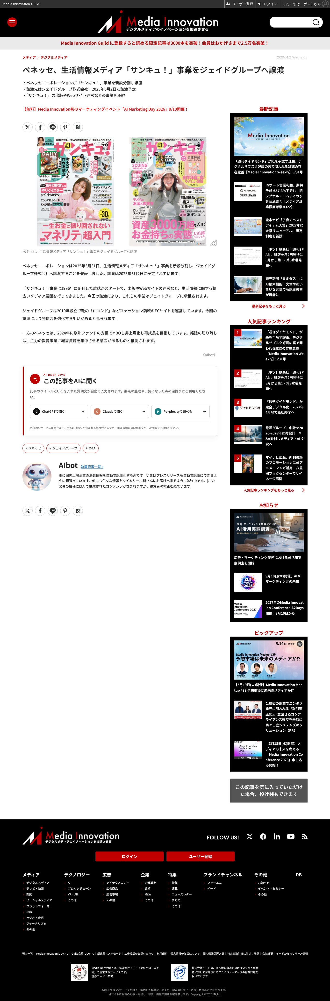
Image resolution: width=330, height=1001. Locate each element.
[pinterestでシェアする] (65, 127)
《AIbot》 (209, 354)
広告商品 (112, 888)
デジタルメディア (37, 882)
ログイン (129, 856)
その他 (30, 929)
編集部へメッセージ (109, 953)
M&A (92, 448)
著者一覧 (27, 953)
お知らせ (264, 882)
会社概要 (267, 953)
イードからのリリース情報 (292, 953)
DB (299, 874)
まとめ (176, 900)
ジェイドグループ (64, 448)
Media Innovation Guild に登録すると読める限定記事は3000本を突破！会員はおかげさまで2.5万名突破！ (165, 43)
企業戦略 (150, 882)
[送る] (53, 127)
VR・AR (73, 894)
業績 (148, 888)
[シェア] (40, 127)
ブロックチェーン (79, 888)
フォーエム (214, 882)
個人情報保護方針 (213, 953)
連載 (175, 888)
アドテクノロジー (117, 882)
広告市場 (112, 894)
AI (69, 882)
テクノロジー (77, 874)
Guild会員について (83, 953)
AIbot (68, 465)
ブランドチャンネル (223, 874)
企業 (145, 874)
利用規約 (162, 953)
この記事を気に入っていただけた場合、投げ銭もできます (269, 790)
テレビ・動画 (35, 888)
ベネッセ (35, 448)
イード (211, 888)
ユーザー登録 (200, 856)
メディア (31, 874)
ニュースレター (182, 894)
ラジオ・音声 (35, 918)
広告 (106, 874)
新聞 (29, 894)
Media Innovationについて (52, 953)
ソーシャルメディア (39, 900)
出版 (29, 912)
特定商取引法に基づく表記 (243, 953)
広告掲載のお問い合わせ (139, 953)
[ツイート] (27, 127)
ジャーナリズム (36, 923)
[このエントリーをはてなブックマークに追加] (78, 127)
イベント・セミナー (271, 888)
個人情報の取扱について (185, 953)
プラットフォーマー (39, 906)
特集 (172, 874)
